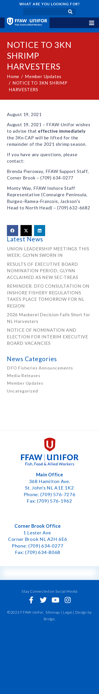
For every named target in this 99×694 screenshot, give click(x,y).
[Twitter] (43, 600)
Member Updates (25, 383)
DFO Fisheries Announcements (40, 367)
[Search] (70, 11)
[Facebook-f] (31, 600)
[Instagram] (67, 600)
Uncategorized (22, 390)
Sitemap (53, 612)
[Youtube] (55, 600)
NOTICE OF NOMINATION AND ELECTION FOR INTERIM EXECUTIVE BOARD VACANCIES (47, 336)
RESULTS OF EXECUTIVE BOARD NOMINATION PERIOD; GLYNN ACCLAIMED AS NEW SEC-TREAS (42, 270)
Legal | (68, 612)
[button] (12, 230)
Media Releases (23, 375)
